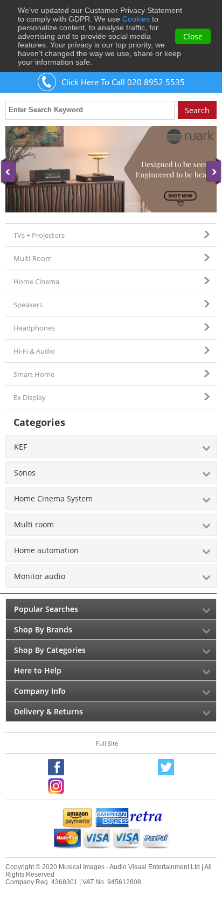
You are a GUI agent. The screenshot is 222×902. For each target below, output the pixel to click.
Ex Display (29, 397)
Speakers (28, 304)
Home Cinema (36, 281)
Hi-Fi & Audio (34, 351)
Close (193, 36)
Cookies (136, 19)
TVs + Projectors (39, 235)
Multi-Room (32, 258)
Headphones (34, 328)
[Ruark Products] (111, 169)
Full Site (107, 743)
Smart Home (33, 374)
